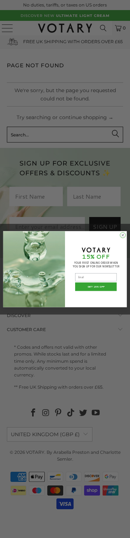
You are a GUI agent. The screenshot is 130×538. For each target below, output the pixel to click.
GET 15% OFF (96, 286)
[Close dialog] (122, 235)
